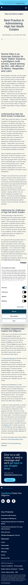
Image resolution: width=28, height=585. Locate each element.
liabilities (6, 425)
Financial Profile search (9, 358)
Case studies (5, 548)
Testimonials (5, 545)
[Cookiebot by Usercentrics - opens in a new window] (20, 263)
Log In (3, 542)
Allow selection (14, 316)
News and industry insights (14, 14)
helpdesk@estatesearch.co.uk (13, 475)
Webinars (4, 551)
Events (3, 555)
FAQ (16, 572)
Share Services (5, 532)
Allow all (14, 311)
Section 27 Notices (14, 386)
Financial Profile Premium (8, 515)
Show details (20, 307)
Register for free (21, 3)
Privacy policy (18, 566)
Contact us (9, 480)
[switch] (24, 292)
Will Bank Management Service (10, 535)
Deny (14, 320)
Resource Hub (5, 558)
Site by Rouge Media (5, 582)
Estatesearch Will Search (8, 518)
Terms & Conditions (7, 566)
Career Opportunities (7, 572)
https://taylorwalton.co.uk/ (15, 439)
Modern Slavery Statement (9, 569)
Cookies (21, 569)
